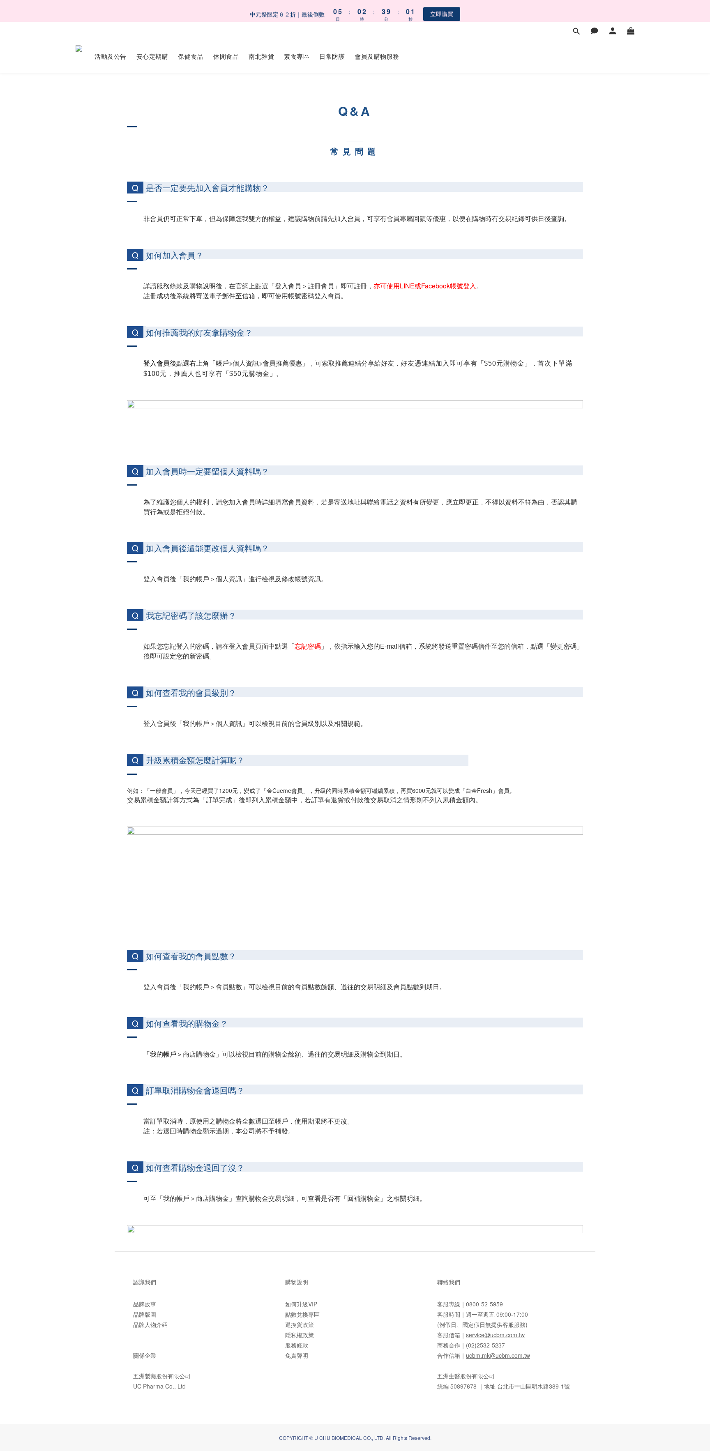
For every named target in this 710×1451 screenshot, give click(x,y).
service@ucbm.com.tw (495, 1335)
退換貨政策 (299, 1324)
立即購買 (441, 11)
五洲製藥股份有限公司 (162, 1376)
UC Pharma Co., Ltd (159, 1386)
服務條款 (296, 1345)
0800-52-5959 (484, 1304)
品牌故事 (144, 1304)
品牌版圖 (144, 1314)
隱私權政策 (299, 1335)
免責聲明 (296, 1355)
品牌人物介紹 (150, 1324)
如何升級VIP (301, 1304)
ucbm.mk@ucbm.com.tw (498, 1355)
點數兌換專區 (302, 1314)
